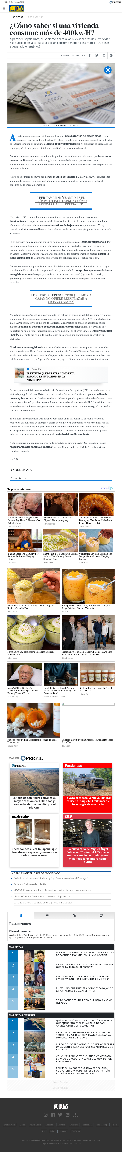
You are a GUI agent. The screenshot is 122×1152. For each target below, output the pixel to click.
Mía (52, 1131)
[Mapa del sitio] (75, 1115)
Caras (22, 1125)
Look (115, 1125)
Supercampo (103, 1125)
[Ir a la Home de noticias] (61, 1106)
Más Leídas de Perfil (22, 1015)
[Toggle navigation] (4, 8)
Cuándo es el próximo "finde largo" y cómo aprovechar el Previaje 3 (61, 200)
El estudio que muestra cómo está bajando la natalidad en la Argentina (51, 376)
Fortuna (49, 1125)
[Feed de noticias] (67, 1115)
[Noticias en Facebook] (53, 1115)
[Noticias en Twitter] (60, 1115)
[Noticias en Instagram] (46, 1115)
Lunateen (62, 1131)
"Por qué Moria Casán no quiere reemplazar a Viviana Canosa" (63, 298)
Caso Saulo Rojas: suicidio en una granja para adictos (43, 902)
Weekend (74, 1125)
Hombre (61, 1125)
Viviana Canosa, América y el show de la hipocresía (42, 896)
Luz (44, 1131)
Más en (14, 758)
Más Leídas (16, 947)
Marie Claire (35, 1125)
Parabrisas (87, 1125)
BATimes (76, 1131)
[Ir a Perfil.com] (115, 2)
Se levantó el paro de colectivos (31, 884)
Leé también (35, 369)
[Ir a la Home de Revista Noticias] (15, 8)
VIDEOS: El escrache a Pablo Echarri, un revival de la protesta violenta (52, 890)
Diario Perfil (9, 1125)
